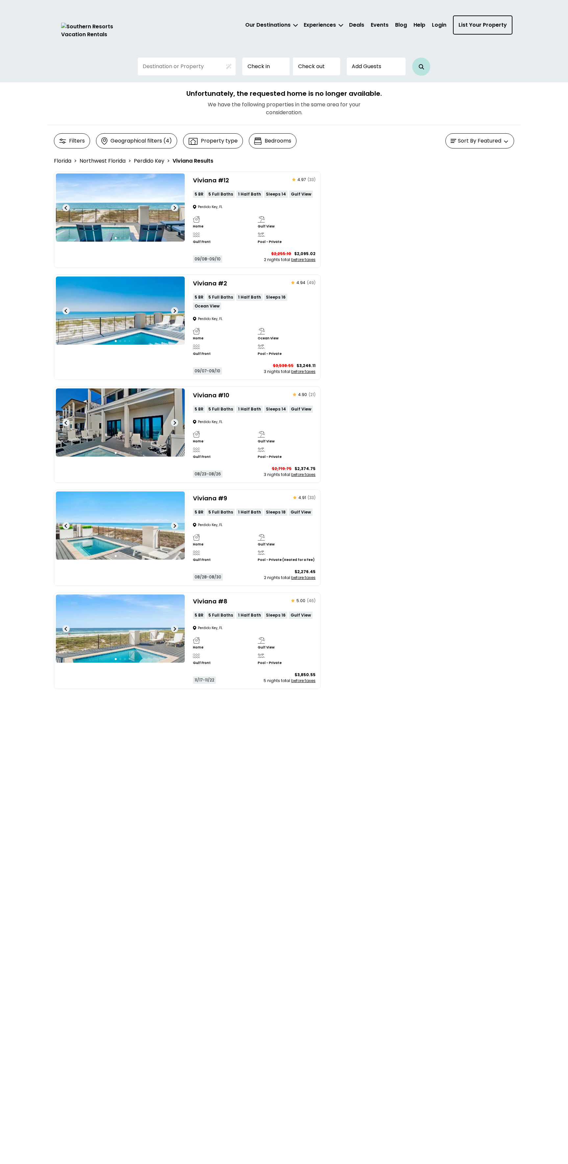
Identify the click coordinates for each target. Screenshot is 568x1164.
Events (380, 25)
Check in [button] (259, 66)
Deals (356, 25)
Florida (62, 161)
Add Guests (366, 66)
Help (419, 25)
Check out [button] (311, 66)
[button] (421, 67)
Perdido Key (149, 161)
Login (439, 25)
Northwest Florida (103, 161)
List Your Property (483, 25)
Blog (401, 25)
